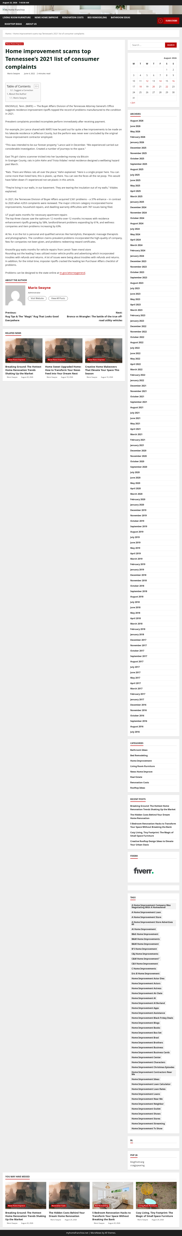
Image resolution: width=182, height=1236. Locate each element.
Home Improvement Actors (146, 983)
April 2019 (135, 553)
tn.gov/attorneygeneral (72, 272)
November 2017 (138, 645)
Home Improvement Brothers (147, 1042)
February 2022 (137, 374)
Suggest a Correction (23, 90)
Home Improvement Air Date (147, 993)
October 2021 (137, 396)
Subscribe (171, 20)
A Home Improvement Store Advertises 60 (152, 923)
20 (153, 86)
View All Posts (58, 298)
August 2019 (136, 531)
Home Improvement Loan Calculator (151, 1084)
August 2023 (136, 283)
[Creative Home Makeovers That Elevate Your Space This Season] (103, 350)
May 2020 (135, 483)
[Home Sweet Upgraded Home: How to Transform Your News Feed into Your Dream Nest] (63, 350)
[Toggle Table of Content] (35, 86)
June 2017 (135, 672)
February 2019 (137, 564)
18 (140, 86)
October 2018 (137, 585)
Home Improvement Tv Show (147, 1128)
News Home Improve (46, 17)
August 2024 (136, 223)
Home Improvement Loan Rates (148, 1089)
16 (173, 81)
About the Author (18, 93)
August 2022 (136, 342)
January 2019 (137, 569)
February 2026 (137, 136)
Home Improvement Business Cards (151, 1052)
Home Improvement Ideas (145, 1079)
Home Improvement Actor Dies (148, 978)
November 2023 (138, 266)
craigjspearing (137, 1165)
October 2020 (137, 461)
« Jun (132, 102)
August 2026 (136, 120)
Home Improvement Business (147, 1047)
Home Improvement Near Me (147, 1098)
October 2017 (137, 650)
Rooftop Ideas (13, 24)
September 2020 (138, 466)
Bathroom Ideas (120, 17)
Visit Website (37, 298)
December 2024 (138, 207)
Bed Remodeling (97, 17)
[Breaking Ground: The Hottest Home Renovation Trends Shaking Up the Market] (24, 350)
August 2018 (136, 596)
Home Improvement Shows (146, 1113)
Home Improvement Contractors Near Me (152, 1073)
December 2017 (138, 639)
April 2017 (135, 683)
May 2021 (135, 423)
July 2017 (135, 666)
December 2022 (138, 326)
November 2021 (138, 391)
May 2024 (135, 234)
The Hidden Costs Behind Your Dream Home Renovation (67, 1214)
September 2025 (138, 164)
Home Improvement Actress (146, 988)
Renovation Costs (73, 17)
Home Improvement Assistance (148, 1013)
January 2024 (137, 255)
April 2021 (135, 429)
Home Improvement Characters (148, 1062)
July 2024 (135, 228)
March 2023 (136, 310)
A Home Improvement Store (146, 917)
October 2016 (137, 715)
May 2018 (135, 612)
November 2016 (138, 710)
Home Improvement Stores (146, 1118)
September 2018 (138, 591)
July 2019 (135, 537)
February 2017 (137, 694)
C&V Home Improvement (145, 963)
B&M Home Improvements (146, 939)
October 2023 (137, 272)
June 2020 (135, 477)
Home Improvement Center (146, 1057)
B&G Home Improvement (145, 934)
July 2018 (135, 602)
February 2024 (137, 250)
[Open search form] (154, 20)
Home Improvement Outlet (146, 1108)
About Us (31, 24)
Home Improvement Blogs (145, 1022)
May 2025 (135, 185)
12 (147, 81)
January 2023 (137, 320)
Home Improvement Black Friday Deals (152, 1017)
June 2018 (135, 607)
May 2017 (135, 677)
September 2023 (138, 277)
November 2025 (138, 153)
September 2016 (138, 721)
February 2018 (137, 629)
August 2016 (136, 726)
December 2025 (138, 147)
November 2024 (138, 212)
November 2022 (138, 331)
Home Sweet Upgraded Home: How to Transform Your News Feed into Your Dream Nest (63, 370)
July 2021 (135, 412)
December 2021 (138, 385)
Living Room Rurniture (17, 17)
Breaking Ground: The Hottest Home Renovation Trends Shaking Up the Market (23, 370)
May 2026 (135, 131)
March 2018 (136, 623)
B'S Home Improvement (144, 948)
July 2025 (135, 174)
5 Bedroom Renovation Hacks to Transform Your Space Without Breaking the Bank (111, 1216)
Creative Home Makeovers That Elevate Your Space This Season (102, 370)
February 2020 (137, 499)
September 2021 (138, 401)
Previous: (32, 316)
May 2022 (135, 358)
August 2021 (136, 407)
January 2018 (137, 634)
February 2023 (137, 315)
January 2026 (137, 142)
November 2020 (138, 456)
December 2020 (138, 450)
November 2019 (138, 515)
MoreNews (96, 1232)
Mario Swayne (13, 73)
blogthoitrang (137, 1161)
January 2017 (137, 699)
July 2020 (135, 472)
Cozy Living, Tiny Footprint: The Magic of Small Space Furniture (154, 1214)
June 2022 (135, 353)
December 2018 (138, 575)
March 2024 (136, 245)
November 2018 (138, 580)
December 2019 (138, 510)
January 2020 (137, 504)
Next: (94, 316)
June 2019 (135, 542)
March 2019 (136, 558)
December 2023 (138, 261)
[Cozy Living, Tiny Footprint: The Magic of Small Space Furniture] (156, 1195)
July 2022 (135, 347)
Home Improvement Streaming (148, 1123)
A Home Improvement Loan (146, 912)
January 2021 (137, 445)
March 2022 (136, 369)
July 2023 (135, 288)
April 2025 (135, 191)
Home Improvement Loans (146, 1094)
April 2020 (135, 488)
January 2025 (137, 201)
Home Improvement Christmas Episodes (153, 1067)
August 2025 (136, 169)
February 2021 (137, 439)
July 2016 (135, 731)
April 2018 (135, 618)
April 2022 (135, 364)
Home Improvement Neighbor (148, 1103)
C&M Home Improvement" (146, 958)
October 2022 (137, 337)
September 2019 (138, 526)
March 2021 (136, 434)
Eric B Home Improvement (145, 973)
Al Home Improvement (144, 929)
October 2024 (137, 218)
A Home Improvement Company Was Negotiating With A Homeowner (151, 906)
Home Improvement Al (144, 998)
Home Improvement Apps (145, 1008)
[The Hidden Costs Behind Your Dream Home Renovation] (69, 1195)
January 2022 (137, 380)
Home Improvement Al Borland (148, 1003)
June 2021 (135, 418)
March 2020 (136, 493)
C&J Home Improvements (145, 953)
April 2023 (135, 304)
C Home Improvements (144, 968)
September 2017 (138, 656)
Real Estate (136, 777)
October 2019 (137, 520)
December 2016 (138, 704)
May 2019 (135, 548)
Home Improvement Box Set (146, 1032)
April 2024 (135, 239)
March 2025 (136, 196)
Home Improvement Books (146, 1027)
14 (160, 81)
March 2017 (136, 688)
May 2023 (135, 299)
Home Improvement (141, 760)
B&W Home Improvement (145, 943)
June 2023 (135, 293)
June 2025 (135, 180)
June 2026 (135, 126)
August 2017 (136, 661)
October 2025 (137, 158)
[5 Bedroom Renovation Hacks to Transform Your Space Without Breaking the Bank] (112, 1195)
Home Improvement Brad (145, 1037)
